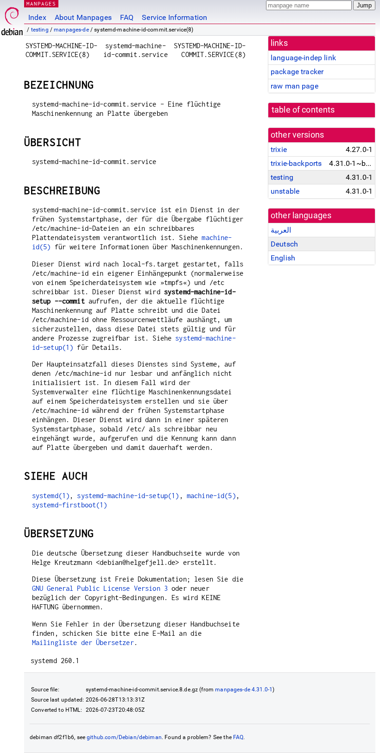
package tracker (297, 71)
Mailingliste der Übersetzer (83, 642)
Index (37, 17)
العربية (281, 230)
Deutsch (284, 244)
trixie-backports (296, 163)
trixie (279, 149)
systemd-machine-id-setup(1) (128, 496)
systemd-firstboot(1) (70, 505)
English (283, 257)
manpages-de (71, 29)
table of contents (303, 109)
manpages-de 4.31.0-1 (243, 689)
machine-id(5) (211, 496)
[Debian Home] (12, 19)
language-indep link (303, 57)
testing (40, 29)
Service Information (174, 17)
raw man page (294, 86)
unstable (285, 191)
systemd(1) (51, 496)
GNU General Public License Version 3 (100, 588)
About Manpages (83, 17)
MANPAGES (41, 3)
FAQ (126, 17)
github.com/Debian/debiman (124, 737)
